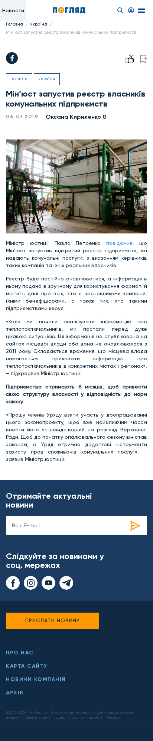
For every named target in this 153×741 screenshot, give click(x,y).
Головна (14, 24)
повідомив (119, 243)
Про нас (20, 653)
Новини (19, 79)
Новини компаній (36, 679)
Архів (15, 693)
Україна (38, 24)
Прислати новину (52, 620)
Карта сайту (27, 666)
